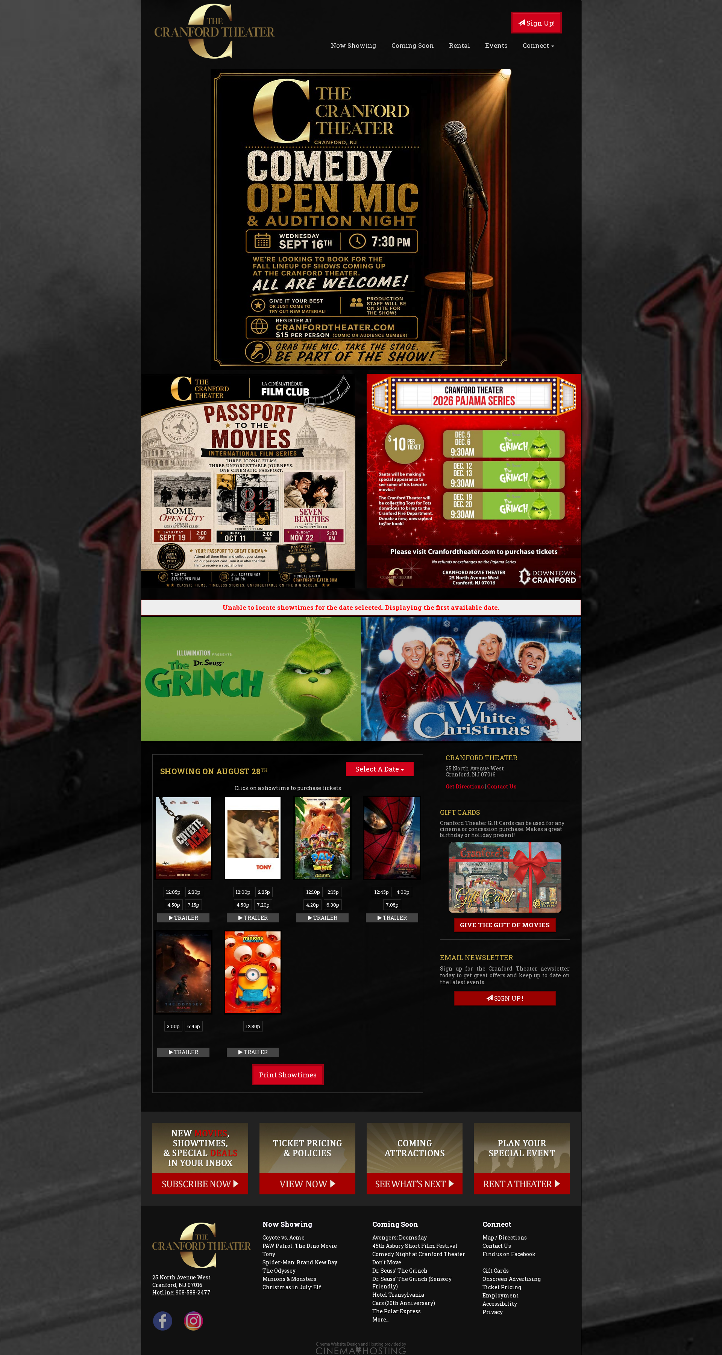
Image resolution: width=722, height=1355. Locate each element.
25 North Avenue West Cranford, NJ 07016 (181, 1281)
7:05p (392, 904)
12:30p (253, 1026)
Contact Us (501, 786)
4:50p (173, 904)
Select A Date (377, 768)
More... (381, 1319)
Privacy (492, 1312)
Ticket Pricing (501, 1287)
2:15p (333, 892)
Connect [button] (537, 45)
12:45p (382, 892)
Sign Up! (540, 22)
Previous (129, 679)
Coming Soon (412, 45)
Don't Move (386, 1262)
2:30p (194, 892)
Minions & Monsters (289, 1278)
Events (496, 45)
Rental (459, 45)
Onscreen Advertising (511, 1278)
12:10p (313, 892)
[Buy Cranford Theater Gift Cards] (505, 878)
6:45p (193, 1026)
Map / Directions (504, 1237)
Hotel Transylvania (398, 1294)
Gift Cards (495, 1270)
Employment (500, 1295)
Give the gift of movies (505, 925)
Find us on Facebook (509, 1254)
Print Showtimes (288, 1074)
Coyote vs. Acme (283, 1237)
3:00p (173, 1026)
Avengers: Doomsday (399, 1237)
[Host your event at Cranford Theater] (522, 1158)
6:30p (332, 904)
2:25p (264, 892)
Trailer (185, 917)
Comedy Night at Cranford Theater (418, 1254)
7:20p (263, 904)
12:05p (173, 892)
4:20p (312, 904)
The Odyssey (279, 1270)
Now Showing (353, 45)
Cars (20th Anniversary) (403, 1302)
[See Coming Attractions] (415, 1158)
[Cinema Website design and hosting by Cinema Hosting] (361, 1347)
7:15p (193, 904)
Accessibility (499, 1303)
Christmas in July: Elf (291, 1287)
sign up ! (508, 998)
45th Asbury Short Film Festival (415, 1245)
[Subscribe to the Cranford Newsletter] (200, 1158)
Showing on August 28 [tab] (214, 771)
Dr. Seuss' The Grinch (400, 1270)
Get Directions (465, 786)
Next (592, 679)
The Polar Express (396, 1311)
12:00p (243, 892)
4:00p (403, 892)
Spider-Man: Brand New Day (299, 1262)
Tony (268, 1254)
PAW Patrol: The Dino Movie (299, 1245)
